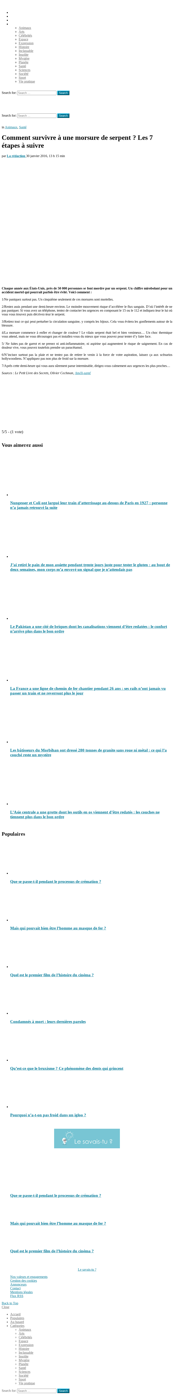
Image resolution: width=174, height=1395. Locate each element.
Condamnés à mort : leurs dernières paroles (48, 1021)
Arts (21, 31)
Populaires (17, 16)
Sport (22, 77)
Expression (26, 43)
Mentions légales (21, 1292)
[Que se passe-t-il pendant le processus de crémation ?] (91, 858)
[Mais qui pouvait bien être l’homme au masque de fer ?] (91, 905)
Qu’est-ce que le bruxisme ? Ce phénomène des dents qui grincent (66, 1068)
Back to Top (10, 1303)
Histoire (24, 47)
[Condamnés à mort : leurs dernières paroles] (91, 998)
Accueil (15, 12)
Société (23, 74)
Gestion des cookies (23, 1280)
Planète (23, 62)
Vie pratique (27, 81)
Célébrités (25, 35)
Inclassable (26, 51)
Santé (22, 66)
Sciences (24, 70)
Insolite (23, 54)
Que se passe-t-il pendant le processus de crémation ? (55, 881)
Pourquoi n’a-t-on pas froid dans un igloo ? (48, 1115)
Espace (23, 39)
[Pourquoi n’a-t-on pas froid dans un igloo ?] (91, 1092)
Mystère (24, 58)
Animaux (25, 28)
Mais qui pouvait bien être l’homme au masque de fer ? (58, 928)
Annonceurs (18, 1284)
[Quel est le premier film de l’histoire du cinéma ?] (91, 952)
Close (5, 1307)
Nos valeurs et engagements (29, 1277)
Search (63, 93)
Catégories (17, 24)
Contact (15, 1288)
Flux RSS (16, 1296)
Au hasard (17, 20)
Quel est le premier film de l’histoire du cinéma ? (52, 975)
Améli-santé (83, 373)
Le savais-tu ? (87, 1269)
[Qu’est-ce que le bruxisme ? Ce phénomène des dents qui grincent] (91, 1045)
